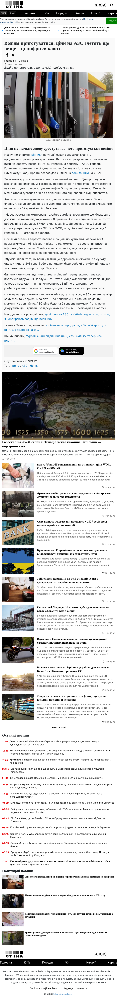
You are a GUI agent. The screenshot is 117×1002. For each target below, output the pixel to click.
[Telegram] (13, 55)
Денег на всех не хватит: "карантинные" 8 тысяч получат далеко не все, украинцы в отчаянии (27, 30)
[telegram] (96, 5)
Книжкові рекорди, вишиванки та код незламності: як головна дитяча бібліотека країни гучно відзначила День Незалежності (60, 863)
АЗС (25, 365)
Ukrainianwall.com (63, 994)
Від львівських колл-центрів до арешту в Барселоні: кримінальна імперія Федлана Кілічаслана (57, 770)
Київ (46, 13)
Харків (112, 13)
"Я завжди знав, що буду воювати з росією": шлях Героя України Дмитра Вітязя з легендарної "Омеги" (56, 795)
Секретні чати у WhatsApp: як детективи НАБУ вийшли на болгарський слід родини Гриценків (58, 835)
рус (12, 13)
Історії (95, 13)
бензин (35, 365)
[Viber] (18, 55)
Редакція (68, 988)
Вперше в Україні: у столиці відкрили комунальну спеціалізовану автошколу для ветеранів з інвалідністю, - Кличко (61, 786)
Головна (30, 13)
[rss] (104, 5)
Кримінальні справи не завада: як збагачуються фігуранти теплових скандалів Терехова (60, 827)
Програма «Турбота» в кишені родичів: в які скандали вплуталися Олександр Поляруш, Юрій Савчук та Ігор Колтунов (60, 854)
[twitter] (100, 5)
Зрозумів (111, 20)
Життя (79, 13)
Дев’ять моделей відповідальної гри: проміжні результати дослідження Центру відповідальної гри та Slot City (54, 743)
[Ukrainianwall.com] (14, 4)
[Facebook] (7, 55)
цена (15, 365)
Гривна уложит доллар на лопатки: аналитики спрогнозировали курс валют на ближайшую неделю (85, 30)
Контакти (82, 988)
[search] (111, 5)
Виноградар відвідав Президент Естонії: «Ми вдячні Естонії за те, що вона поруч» (56, 777)
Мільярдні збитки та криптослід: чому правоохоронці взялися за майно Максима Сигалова (62, 802)
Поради (61, 13)
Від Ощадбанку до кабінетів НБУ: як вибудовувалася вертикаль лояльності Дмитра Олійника (58, 820)
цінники (36, 154)
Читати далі (58, 727)
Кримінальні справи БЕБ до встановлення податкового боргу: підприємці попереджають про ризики (60, 761)
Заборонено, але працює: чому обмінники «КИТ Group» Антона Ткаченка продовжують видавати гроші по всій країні (60, 811)
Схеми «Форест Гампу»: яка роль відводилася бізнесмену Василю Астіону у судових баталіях (58, 845)
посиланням (80, 173)
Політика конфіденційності (45, 988)
